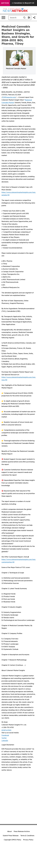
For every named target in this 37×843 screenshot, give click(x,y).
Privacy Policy (28, 840)
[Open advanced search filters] (29, 17)
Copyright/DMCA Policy (12, 840)
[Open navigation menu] (3, 17)
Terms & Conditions (27, 835)
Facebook (5, 735)
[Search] (24, 17)
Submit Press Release (10, 835)
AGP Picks (5, 3)
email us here (6, 730)
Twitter (4, 738)
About (9, 831)
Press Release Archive (22, 831)
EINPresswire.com (9, 97)
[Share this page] (34, 17)
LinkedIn (5, 741)
